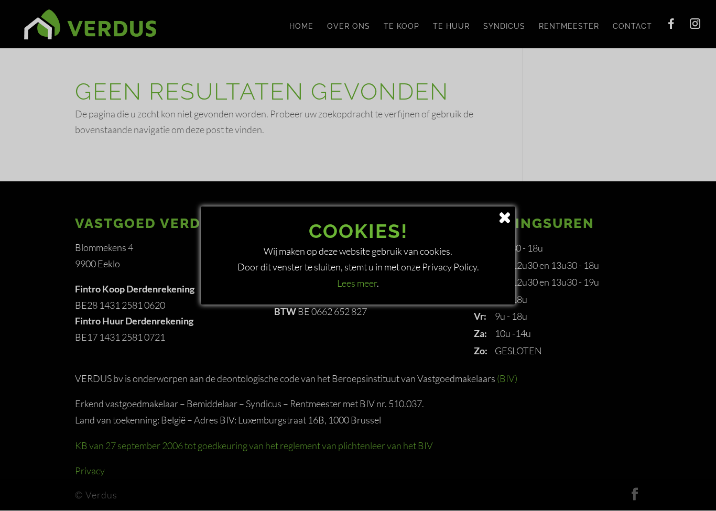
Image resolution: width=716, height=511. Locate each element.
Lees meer (357, 283)
